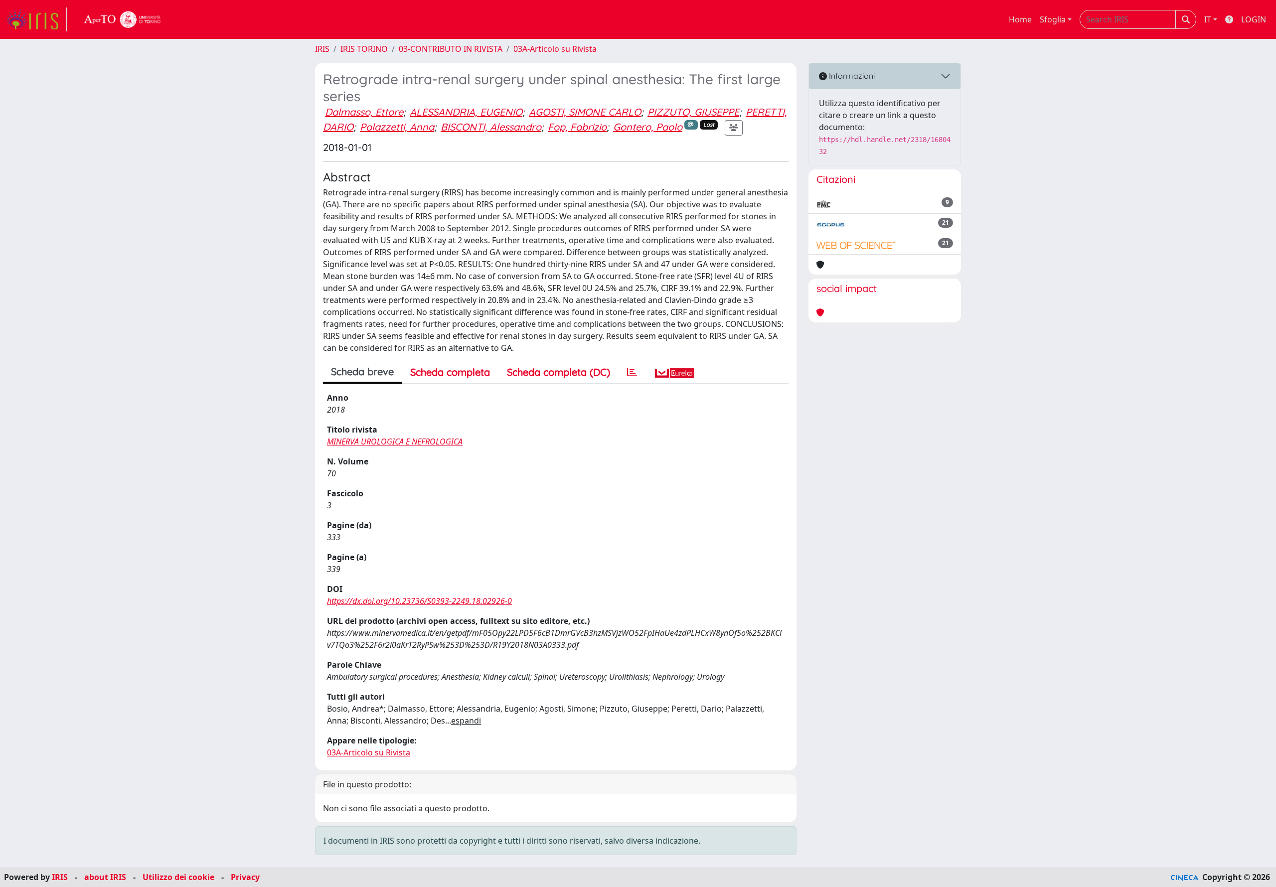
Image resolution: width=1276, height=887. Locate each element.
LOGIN (1253, 19)
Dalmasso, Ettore (364, 112)
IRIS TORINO (364, 48)
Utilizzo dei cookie (178, 877)
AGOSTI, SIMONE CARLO (585, 112)
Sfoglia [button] (1053, 19)
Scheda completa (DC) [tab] (558, 372)
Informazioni (851, 76)
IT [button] (1207, 19)
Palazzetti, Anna (397, 127)
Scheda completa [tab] (450, 372)
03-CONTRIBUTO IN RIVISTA (450, 48)
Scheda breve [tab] (362, 371)
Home (1020, 19)
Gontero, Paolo (647, 127)
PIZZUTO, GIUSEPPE (693, 112)
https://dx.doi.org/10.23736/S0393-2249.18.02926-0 (419, 600)
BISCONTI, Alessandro (491, 127)
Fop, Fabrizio (577, 127)
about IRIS (105, 877)
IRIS (322, 48)
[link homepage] (36, 19)
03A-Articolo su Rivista (555, 48)
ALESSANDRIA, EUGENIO (466, 112)
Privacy (245, 877)
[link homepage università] (122, 19)
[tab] (632, 372)
